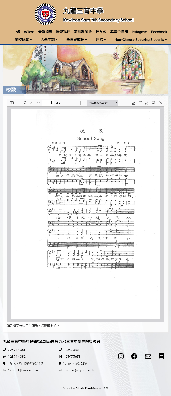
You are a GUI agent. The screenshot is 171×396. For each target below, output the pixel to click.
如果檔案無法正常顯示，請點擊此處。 (33, 326)
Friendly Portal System (88, 388)
